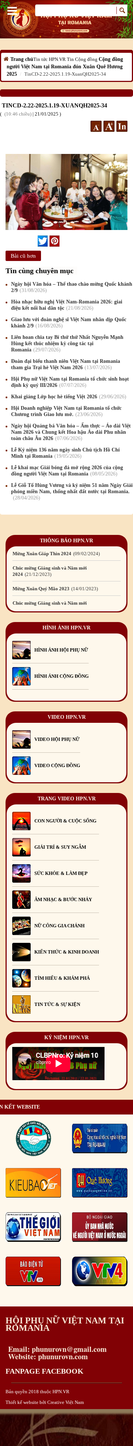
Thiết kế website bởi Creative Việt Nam (45, 1402)
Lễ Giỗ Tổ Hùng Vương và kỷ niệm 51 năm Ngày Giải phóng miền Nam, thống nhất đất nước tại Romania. (72, 491)
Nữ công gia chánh (59, 925)
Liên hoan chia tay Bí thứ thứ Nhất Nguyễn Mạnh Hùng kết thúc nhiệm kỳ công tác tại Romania (67, 343)
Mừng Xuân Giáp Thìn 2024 (55, 553)
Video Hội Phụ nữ (56, 739)
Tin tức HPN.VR (49, 59)
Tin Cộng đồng (82, 59)
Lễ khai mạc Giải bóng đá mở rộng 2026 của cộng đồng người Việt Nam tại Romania (67, 471)
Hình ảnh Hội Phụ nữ (61, 650)
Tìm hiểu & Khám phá (62, 978)
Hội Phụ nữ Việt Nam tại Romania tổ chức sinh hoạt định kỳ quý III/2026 (70, 382)
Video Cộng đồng (57, 765)
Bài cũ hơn (23, 256)
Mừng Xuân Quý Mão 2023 (54, 588)
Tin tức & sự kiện (57, 1004)
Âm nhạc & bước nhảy (63, 899)
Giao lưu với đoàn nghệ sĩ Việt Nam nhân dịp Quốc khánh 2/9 (68, 323)
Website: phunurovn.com (47, 1356)
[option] (66, 553)
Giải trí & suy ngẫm (60, 847)
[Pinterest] (54, 241)
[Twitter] (43, 241)
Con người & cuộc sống (65, 821)
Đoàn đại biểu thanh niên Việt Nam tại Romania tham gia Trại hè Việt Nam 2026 (65, 364)
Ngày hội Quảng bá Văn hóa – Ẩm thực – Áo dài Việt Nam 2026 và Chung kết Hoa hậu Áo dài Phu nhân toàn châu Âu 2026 (71, 432)
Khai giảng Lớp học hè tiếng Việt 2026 (68, 396)
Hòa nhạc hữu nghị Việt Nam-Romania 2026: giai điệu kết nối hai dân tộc (66, 305)
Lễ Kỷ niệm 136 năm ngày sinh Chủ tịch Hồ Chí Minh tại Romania (65, 453)
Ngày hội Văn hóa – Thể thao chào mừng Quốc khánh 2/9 (71, 287)
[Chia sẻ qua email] (35, 240)
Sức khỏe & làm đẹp (61, 873)
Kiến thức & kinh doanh (66, 952)
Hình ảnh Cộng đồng (61, 676)
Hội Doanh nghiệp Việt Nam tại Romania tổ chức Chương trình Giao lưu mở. (66, 411)
